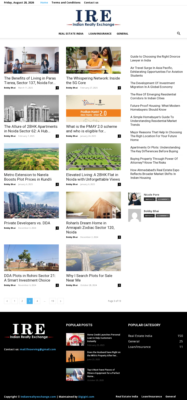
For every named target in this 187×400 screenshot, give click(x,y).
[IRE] (93, 18)
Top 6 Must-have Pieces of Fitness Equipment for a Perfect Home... (103, 373)
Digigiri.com (86, 396)
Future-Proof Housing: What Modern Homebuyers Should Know (155, 107)
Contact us (91, 2)
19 (52, 301)
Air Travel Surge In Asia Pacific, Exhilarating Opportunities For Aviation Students (156, 71)
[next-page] (61, 301)
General (122, 33)
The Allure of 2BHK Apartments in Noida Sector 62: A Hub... (31, 128)
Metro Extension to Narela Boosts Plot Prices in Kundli (28, 177)
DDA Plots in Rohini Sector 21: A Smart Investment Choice (30, 277)
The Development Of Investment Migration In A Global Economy (152, 85)
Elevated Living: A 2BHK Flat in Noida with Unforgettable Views (93, 177)
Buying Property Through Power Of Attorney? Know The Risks (154, 160)
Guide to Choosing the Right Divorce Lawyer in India (155, 58)
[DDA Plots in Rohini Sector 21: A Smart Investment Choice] (31, 257)
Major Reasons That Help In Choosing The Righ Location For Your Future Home (156, 136)
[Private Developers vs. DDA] (31, 205)
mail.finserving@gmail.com (38, 349)
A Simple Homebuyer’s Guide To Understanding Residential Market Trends (153, 121)
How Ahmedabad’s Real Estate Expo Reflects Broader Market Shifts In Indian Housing (154, 174)
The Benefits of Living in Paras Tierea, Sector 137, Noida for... (30, 80)
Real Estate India (71, 33)
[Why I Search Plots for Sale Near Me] (93, 257)
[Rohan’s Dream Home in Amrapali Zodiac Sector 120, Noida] (93, 205)
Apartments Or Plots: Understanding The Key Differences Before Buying (155, 149)
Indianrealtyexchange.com (38, 396)
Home (44, 2)
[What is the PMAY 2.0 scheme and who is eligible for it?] (93, 108)
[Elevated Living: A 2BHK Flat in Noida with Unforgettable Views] (93, 156)
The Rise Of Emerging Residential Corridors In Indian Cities (153, 96)
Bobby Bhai (10, 87)
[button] (178, 34)
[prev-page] (7, 301)
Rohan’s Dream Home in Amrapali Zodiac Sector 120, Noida (90, 227)
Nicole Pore (151, 194)
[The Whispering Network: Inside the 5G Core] (93, 60)
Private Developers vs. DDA (27, 223)
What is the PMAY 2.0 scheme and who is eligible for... (91, 128)
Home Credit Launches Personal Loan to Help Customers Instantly (103, 338)
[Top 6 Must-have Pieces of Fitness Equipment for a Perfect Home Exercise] (75, 374)
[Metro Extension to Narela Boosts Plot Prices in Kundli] (31, 156)
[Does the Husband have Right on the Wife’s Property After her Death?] (75, 357)
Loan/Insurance (100, 33)
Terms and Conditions (66, 2)
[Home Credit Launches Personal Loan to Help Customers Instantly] (75, 339)
